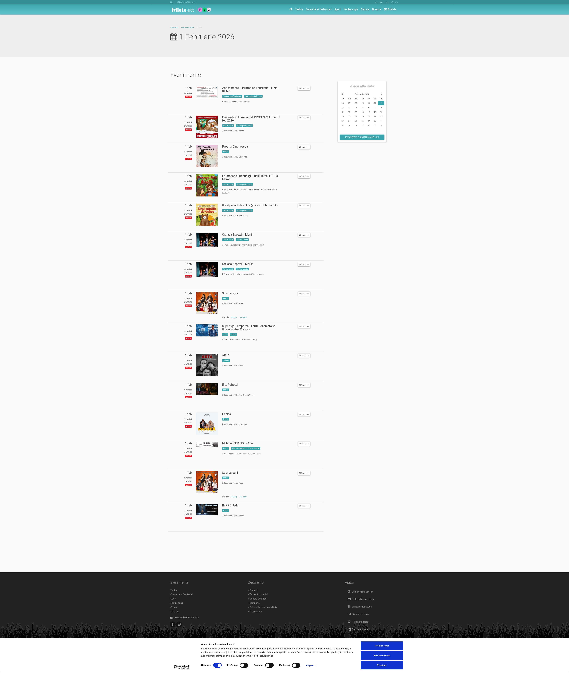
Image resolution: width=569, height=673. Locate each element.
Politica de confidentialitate (263, 607)
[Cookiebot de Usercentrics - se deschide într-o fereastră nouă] (182, 667)
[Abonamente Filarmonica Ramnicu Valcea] (207, 92)
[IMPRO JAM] (207, 509)
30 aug (234, 317)
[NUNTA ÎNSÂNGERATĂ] (207, 444)
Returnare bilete (360, 622)
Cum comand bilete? (362, 591)
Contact (253, 590)
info (395, 2)
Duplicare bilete (360, 629)
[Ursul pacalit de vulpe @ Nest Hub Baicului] (207, 216)
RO (376, 2)
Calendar (174, 28)
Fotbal (233, 334)
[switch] (244, 665)
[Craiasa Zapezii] (207, 240)
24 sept (243, 317)
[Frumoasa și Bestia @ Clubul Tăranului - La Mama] (207, 186)
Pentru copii (228, 126)
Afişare (310, 665)
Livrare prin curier (361, 614)
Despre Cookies (257, 598)
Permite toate (382, 645)
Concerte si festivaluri (232, 96)
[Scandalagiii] (207, 307)
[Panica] (207, 426)
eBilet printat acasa (362, 606)
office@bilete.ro (188, 2)
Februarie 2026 (187, 28)
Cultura (226, 360)
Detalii (303, 88)
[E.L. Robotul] (207, 389)
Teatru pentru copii (244, 126)
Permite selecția (382, 655)
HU (387, 2)
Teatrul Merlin (242, 240)
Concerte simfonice (253, 96)
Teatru (225, 152)
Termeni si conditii (258, 594)
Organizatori (255, 611)
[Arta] (207, 367)
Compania (254, 603)
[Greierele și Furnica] (207, 131)
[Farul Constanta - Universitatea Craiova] (207, 330)
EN (381, 2)
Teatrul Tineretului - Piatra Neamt (245, 448)
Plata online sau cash (363, 599)
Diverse (174, 611)
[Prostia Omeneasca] (207, 158)
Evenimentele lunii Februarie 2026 (362, 137)
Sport (225, 334)
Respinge (382, 665)
